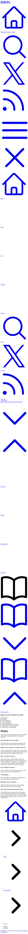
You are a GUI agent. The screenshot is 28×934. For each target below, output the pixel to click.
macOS (7, 712)
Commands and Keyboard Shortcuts (10, 724)
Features (8, 402)
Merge (5, 856)
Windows (3, 712)
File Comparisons (6, 720)
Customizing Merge (6, 723)
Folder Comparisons (6, 721)
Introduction (5, 717)
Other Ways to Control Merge (9, 727)
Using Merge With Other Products (10, 726)
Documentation (13, 402)
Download (19, 402)
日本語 (6, 928)
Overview (3, 402)
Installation (4, 719)
